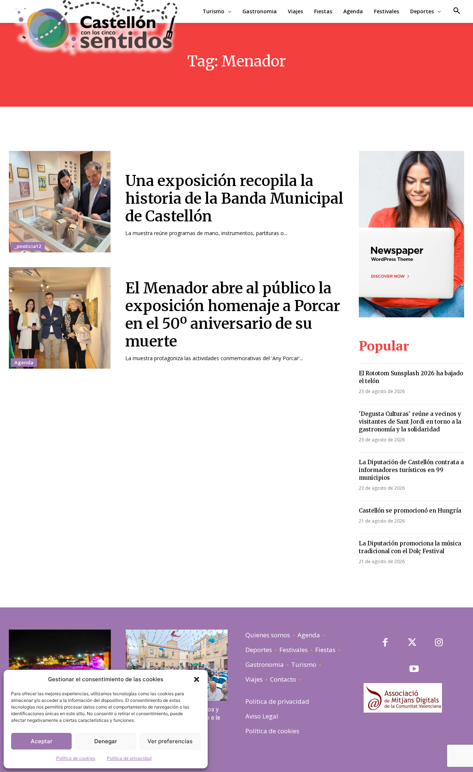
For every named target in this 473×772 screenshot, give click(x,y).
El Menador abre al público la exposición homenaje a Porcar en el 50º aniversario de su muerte (232, 315)
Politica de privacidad (129, 758)
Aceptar (41, 741)
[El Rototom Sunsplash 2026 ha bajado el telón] (60, 665)
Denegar (105, 741)
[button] (196, 679)
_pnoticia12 (27, 246)
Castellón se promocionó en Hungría (411, 510)
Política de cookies (75, 758)
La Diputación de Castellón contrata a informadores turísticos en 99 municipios (411, 470)
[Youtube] (414, 669)
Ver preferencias (170, 741)
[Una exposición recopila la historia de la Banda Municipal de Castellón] (59, 201)
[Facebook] (385, 643)
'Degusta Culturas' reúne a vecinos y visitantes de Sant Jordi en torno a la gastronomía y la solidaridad (410, 421)
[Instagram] (438, 643)
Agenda (23, 362)
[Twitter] (412, 643)
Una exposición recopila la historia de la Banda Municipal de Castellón (234, 198)
